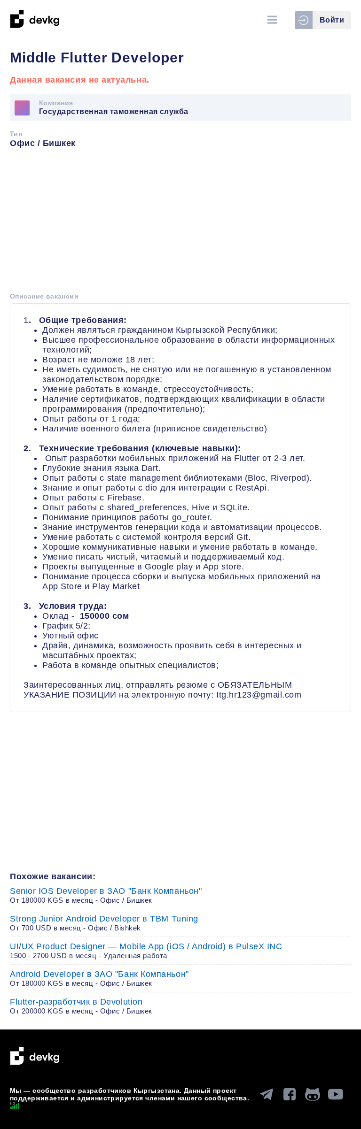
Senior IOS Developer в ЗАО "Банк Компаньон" (106, 895)
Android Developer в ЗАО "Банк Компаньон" (99, 978)
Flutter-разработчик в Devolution (81, 1006)
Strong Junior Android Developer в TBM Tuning (104, 923)
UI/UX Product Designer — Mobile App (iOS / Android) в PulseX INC (146, 951)
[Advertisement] (180, 223)
